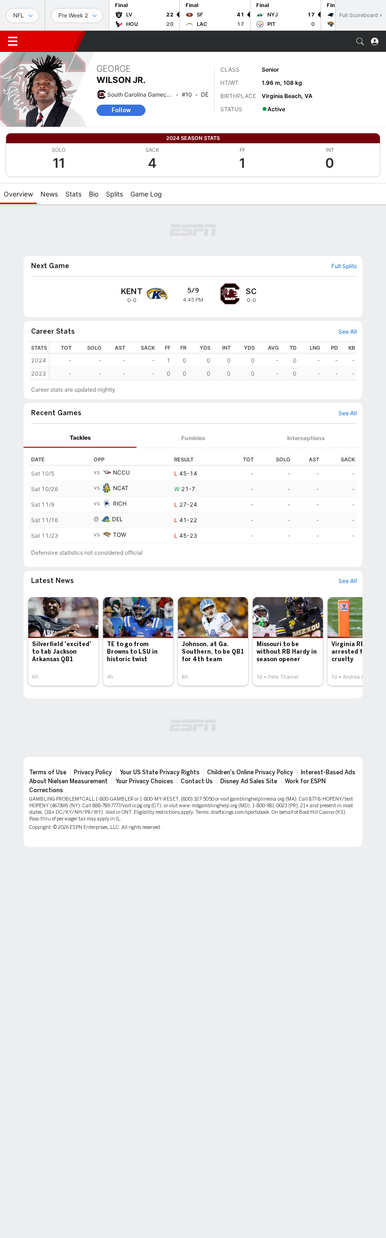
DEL (117, 519)
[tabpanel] (193, 495)
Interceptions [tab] (306, 438)
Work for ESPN (305, 781)
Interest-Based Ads (328, 772)
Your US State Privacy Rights (160, 772)
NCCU (121, 472)
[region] (203, 361)
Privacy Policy (93, 772)
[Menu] (12, 41)
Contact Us (197, 781)
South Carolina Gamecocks (143, 94)
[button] (360, 41)
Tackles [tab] (80, 437)
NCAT (121, 488)
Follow (121, 110)
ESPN (51, 41)
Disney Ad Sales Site (248, 781)
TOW (119, 534)
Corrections (46, 790)
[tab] (80, 438)
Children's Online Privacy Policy (250, 772)
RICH (120, 503)
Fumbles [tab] (193, 438)
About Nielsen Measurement (68, 781)
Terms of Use (47, 772)
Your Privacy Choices (144, 781)
